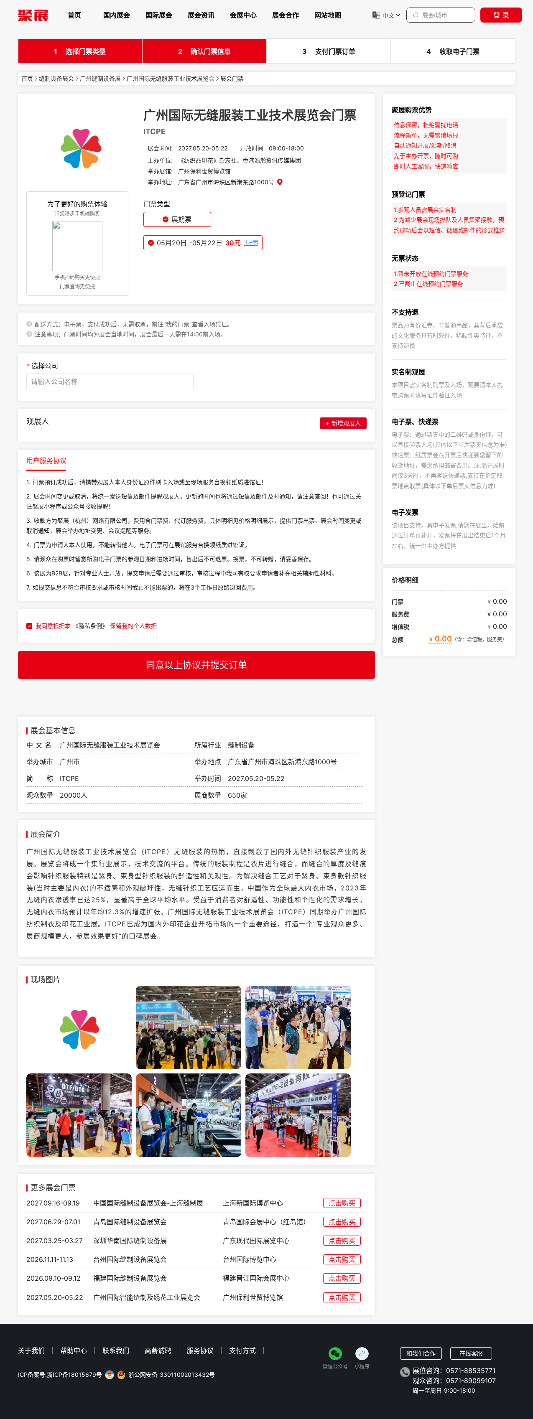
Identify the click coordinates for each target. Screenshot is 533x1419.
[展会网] (33, 15)
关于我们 (31, 1350)
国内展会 (116, 15)
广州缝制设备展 (100, 78)
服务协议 (200, 1350)
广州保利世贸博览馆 (204, 171)
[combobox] (110, 382)
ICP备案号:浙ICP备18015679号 (60, 1374)
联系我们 (115, 1350)
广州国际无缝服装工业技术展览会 (170, 78)
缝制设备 (241, 745)
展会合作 (285, 15)
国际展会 (158, 15)
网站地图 (327, 15)
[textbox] (110, 382)
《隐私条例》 (90, 625)
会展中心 (243, 15)
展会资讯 (201, 15)
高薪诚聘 (158, 1350)
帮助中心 (73, 1350)
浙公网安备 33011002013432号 (171, 1374)
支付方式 (242, 1350)
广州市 (70, 762)
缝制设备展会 (56, 78)
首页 (74, 15)
